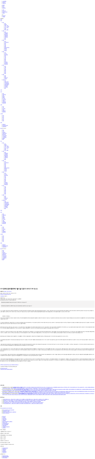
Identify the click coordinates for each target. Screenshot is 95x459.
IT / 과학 (3, 98)
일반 (5, 23)
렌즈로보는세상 (5, 125)
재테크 (3, 96)
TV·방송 (3, 108)
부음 (5, 76)
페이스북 (4, 10)
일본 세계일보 (4, 457)
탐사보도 (4, 15)
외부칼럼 (6, 206)
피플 (3, 74)
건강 (5, 57)
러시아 (5, 49)
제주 (5, 73)
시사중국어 (4, 137)
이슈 (1, 210)
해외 (5, 39)
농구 (3, 118)
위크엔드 (6, 182)
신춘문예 (4, 450)
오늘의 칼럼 (6, 81)
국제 (3, 40)
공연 (5, 55)
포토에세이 (4, 126)
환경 (3, 130)
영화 (3, 109)
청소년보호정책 (5, 424)
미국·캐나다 (6, 42)
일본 (5, 44)
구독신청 (4, 3)
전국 (3, 65)
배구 (3, 119)
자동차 (3, 100)
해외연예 (4, 111)
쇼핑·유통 (4, 222)
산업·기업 (4, 99)
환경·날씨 (6, 155)
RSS (3, 139)
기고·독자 (6, 207)
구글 (3, 9)
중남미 (5, 50)
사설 (5, 80)
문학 (5, 180)
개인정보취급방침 (5, 423)
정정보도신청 (4, 422)
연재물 (3, 16)
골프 (3, 120)
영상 (1, 128)
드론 (3, 131)
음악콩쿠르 (4, 451)
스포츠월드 (4, 1)
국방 (5, 28)
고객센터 (4, 427)
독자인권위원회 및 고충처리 (7, 421)
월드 (5, 88)
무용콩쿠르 (4, 452)
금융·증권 (4, 94)
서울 (5, 67)
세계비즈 (4, 2)
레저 (5, 179)
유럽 (5, 46)
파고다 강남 (4, 135)
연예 (1, 104)
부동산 (3, 97)
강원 (5, 69)
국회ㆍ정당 (6, 25)
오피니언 (4, 79)
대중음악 (4, 110)
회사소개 (4, 416)
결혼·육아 (6, 64)
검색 (1, 19)
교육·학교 (6, 157)
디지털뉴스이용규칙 (6, 426)
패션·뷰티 (6, 63)
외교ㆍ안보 (6, 27)
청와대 (5, 24)
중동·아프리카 (6, 47)
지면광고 (4, 417)
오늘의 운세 (4, 133)
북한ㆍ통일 (6, 29)
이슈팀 (5, 291)
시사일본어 (4, 136)
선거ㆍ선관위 (6, 26)
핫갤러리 (4, 124)
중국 (5, 43)
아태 (5, 45)
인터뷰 (5, 78)
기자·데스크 (6, 82)
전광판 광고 (4, 419)
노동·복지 (6, 154)
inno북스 (3, 132)
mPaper (3, 5)
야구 (3, 116)
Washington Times (5, 455)
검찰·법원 (6, 32)
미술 (5, 56)
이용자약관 (4, 425)
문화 (3, 51)
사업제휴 (4, 420)
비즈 (1, 91)
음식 (5, 181)
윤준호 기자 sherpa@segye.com (5, 294)
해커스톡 (4, 134)
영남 (5, 71)
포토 (1, 122)
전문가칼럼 (6, 205)
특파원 (5, 48)
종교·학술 (6, 54)
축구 (3, 117)
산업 (3, 220)
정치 (3, 22)
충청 (5, 70)
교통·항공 (6, 156)
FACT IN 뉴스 (9, 291)
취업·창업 (4, 223)
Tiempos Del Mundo (5, 456)
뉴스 (1, 20)
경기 (5, 68)
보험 (3, 95)
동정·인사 (6, 77)
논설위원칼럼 (6, 204)
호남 (5, 72)
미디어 (5, 53)
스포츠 (1, 113)
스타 (3, 107)
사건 (5, 38)
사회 (3, 30)
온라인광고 (4, 418)
